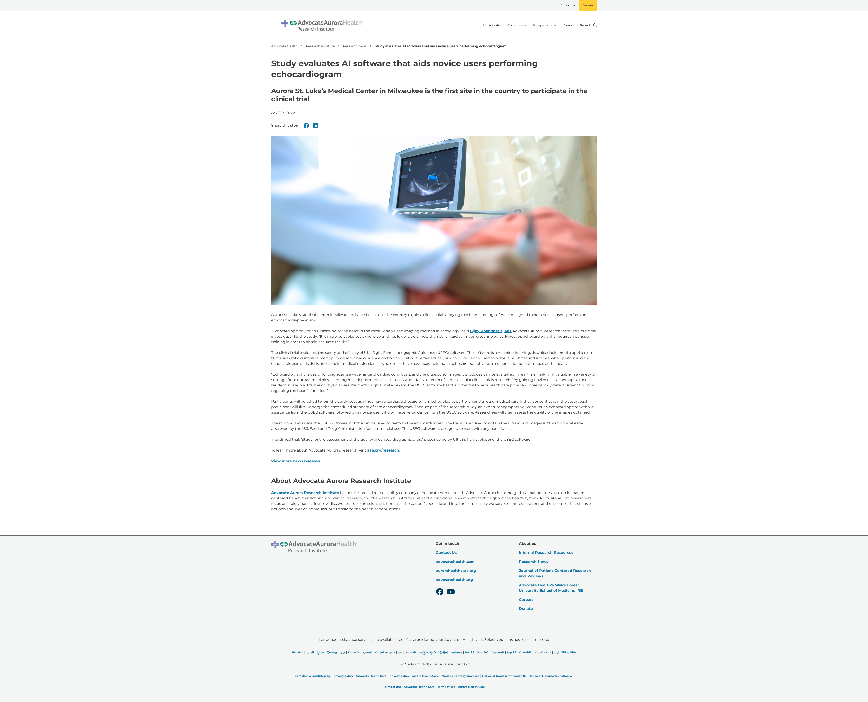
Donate (588, 5)
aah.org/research (383, 450)
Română (482, 652)
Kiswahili (525, 652)
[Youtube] (450, 592)
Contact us (568, 5)
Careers (526, 599)
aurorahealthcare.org (456, 571)
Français (354, 652)
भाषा (400, 652)
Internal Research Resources (546, 552)
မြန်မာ (320, 652)
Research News (533, 561)
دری (342, 652)
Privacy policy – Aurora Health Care (414, 676)
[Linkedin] (315, 125)
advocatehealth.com (455, 561)
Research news (354, 46)
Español (297, 652)
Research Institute (320, 46)
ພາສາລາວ (456, 652)
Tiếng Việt (568, 652)
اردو (556, 652)
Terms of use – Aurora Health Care (461, 686)
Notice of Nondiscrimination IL (504, 676)
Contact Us (446, 552)
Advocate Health (284, 46)
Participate (491, 25)
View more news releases (295, 461)
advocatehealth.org (454, 580)
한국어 (444, 652)
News (568, 25)
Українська (543, 652)
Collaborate (516, 25)
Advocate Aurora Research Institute (305, 493)
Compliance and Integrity (312, 676)
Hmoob (410, 652)
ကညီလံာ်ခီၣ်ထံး (428, 652)
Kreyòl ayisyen (385, 652)
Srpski (511, 652)
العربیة (310, 652)
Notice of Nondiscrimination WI (550, 676)
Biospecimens (545, 25)
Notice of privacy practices (460, 676)
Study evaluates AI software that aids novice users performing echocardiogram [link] (441, 46)
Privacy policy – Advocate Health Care (360, 676)
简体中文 (332, 652)
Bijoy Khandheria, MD (490, 331)
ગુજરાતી (367, 652)
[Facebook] (306, 125)
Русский (497, 652)
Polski (469, 652)
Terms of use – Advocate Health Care (408, 686)
